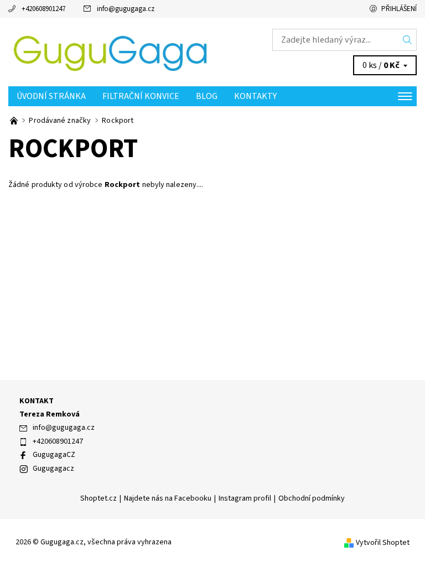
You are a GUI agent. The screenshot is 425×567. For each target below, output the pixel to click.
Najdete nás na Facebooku (167, 498)
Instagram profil (245, 498)
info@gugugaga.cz (125, 9)
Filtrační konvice (140, 96)
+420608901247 (43, 9)
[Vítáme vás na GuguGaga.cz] (14, 120)
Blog (206, 96)
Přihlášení (399, 9)
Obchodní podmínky (311, 498)
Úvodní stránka (51, 96)
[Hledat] (407, 40)
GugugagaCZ (54, 454)
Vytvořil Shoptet (383, 542)
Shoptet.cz (98, 498)
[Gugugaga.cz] (110, 52)
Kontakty (255, 96)
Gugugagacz (53, 468)
